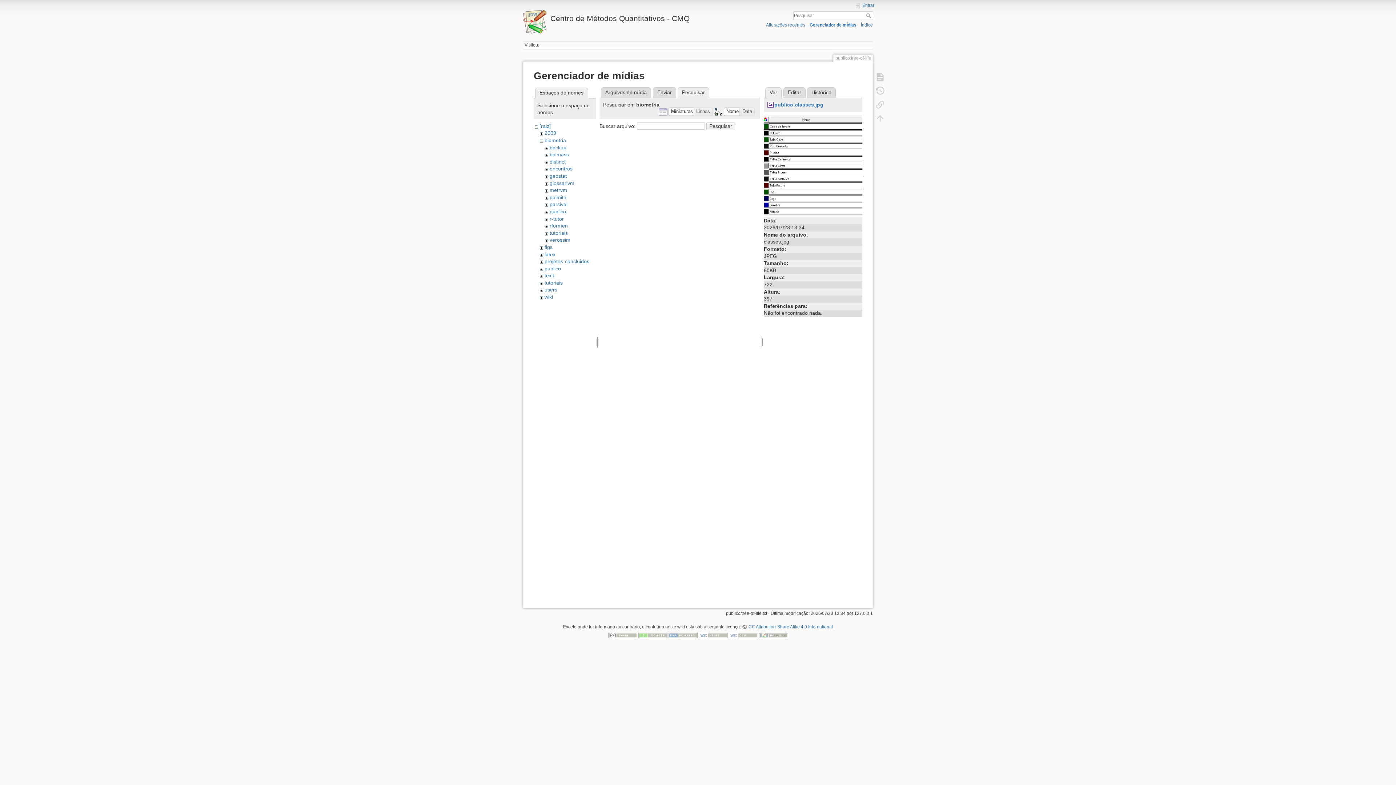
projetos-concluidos (567, 261)
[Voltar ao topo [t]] (880, 118)
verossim (560, 240)
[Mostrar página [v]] (880, 77)
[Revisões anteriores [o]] (880, 91)
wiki (549, 297)
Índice (867, 25)
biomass (559, 154)
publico (558, 211)
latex (550, 254)
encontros (561, 169)
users (551, 290)
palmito (558, 197)
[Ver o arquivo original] (813, 165)
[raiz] (545, 126)
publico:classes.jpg (798, 105)
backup (558, 147)
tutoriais (559, 233)
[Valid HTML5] (713, 635)
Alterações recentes (785, 25)
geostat (558, 176)
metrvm (558, 190)
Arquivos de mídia (626, 92)
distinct (558, 162)
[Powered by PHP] (683, 635)
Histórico (821, 92)
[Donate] (652, 635)
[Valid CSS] (743, 635)
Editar (794, 92)
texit (549, 275)
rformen (559, 226)
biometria (555, 140)
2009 (550, 133)
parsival (558, 204)
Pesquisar (869, 15)
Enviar (664, 92)
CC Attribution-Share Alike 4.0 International (791, 626)
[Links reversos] (880, 105)
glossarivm (562, 183)
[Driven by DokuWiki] (773, 635)
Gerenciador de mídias (833, 25)
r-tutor (557, 219)
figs (549, 247)
